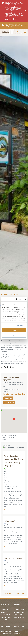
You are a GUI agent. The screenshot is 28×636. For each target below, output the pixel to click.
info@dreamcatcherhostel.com (14, 394)
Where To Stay (8, 294)
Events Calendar (5, 634)
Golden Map (4, 612)
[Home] (5, 32)
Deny (14, 335)
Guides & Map (5, 609)
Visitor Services (5, 617)
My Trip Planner (5, 614)
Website (8, 398)
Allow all (14, 330)
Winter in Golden (19, 617)
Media (16, 631)
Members (17, 634)
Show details (19, 325)
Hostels (16, 294)
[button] (26, 162)
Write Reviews (7, 593)
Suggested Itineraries (7, 631)
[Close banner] (25, 299)
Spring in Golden (19, 609)
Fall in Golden (18, 614)
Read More (7, 510)
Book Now (9, 402)
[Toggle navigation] (25, 31)
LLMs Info (4, 619)
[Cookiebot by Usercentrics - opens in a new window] (16, 299)
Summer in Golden (19, 612)
